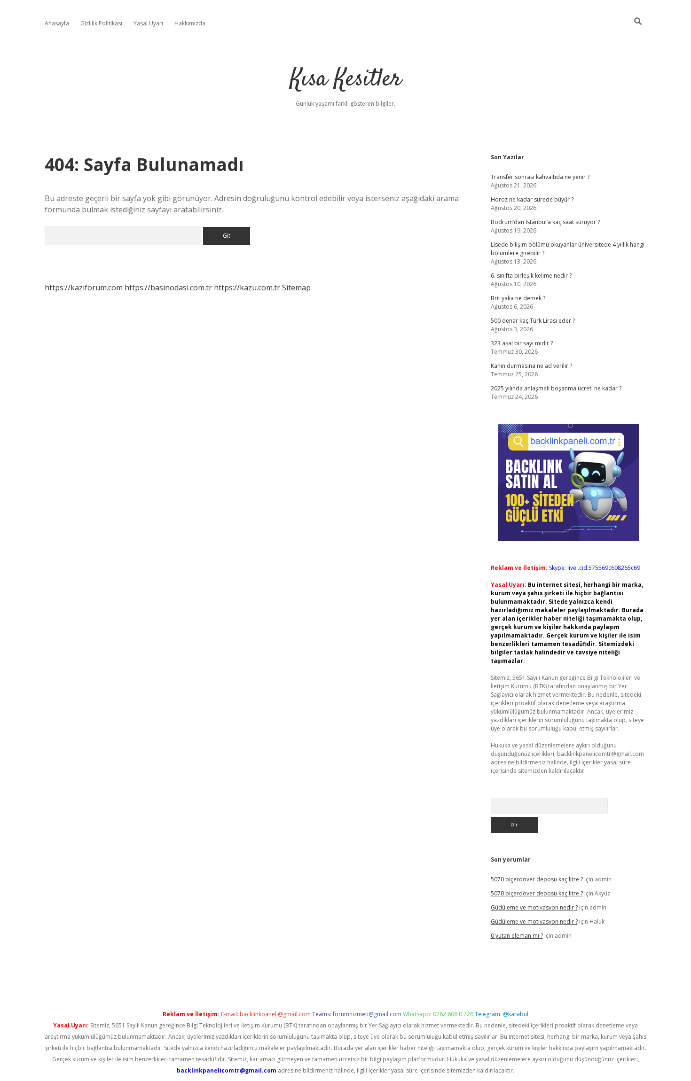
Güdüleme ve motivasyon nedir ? (534, 907)
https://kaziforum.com (84, 287)
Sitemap (296, 287)
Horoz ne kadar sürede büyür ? (532, 199)
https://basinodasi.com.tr (168, 287)
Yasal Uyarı (148, 23)
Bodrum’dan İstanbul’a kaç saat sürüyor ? (545, 222)
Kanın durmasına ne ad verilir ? (531, 366)
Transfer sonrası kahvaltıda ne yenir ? (540, 177)
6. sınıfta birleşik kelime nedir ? (531, 276)
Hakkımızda (189, 23)
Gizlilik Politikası (101, 23)
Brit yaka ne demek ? (518, 298)
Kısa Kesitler (345, 79)
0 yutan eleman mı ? (517, 936)
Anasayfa (57, 23)
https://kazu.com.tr (247, 287)
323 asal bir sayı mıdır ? (522, 343)
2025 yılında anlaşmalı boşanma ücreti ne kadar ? (556, 388)
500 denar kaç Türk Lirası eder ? (533, 321)
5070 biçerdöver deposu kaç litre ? (537, 879)
